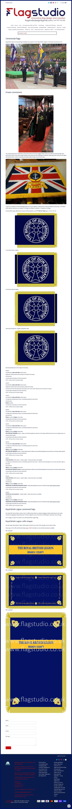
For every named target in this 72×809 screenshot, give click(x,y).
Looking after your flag (59, 787)
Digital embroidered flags (60, 767)
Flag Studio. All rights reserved (21, 800)
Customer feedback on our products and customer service (44, 769)
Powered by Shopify (23, 802)
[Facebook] (51, 2)
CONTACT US (57, 765)
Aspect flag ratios (58, 764)
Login (7, 2)
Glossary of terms (58, 782)
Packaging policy (43, 765)
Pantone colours (58, 791)
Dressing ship (57, 769)
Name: (7, 720)
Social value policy (43, 772)
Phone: (7, 731)
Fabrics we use (57, 772)
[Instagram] (55, 2)
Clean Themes (14, 802)
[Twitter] (49, 2)
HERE (30, 528)
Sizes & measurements (59, 792)
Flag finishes (57, 779)
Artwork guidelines (58, 762)
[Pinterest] (53, 2)
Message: (8, 736)
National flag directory (59, 789)
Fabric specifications (59, 770)
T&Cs (55, 796)
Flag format (56, 780)
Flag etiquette (57, 774)
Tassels (56, 794)
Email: (7, 725)
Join (11, 2)
